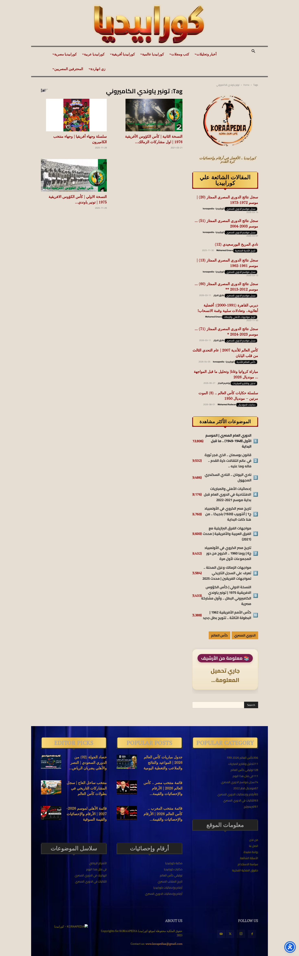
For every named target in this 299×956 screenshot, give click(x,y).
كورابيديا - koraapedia (213, 208)
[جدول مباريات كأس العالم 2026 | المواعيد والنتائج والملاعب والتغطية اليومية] (127, 762)
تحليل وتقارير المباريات (243, 383)
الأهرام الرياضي (98, 863)
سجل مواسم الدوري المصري (240, 209)
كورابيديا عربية (94, 54)
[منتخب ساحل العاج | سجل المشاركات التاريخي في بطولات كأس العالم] (51, 787)
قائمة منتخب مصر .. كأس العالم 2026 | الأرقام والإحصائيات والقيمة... (163, 788)
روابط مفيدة (251, 852)
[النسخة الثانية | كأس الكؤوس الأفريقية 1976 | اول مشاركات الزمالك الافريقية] (149, 115)
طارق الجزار (219, 295)
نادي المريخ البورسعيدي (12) (236, 244)
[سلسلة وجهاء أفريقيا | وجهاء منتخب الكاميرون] (74, 115)
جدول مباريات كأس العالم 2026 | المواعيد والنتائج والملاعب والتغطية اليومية (163, 762)
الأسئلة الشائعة (249, 858)
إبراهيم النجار (224, 383)
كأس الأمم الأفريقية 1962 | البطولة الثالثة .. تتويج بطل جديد (227, 615)
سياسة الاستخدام (248, 864)
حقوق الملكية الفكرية (245, 870)
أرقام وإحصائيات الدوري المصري (163, 893)
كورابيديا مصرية (65, 54)
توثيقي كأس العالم (171, 875)
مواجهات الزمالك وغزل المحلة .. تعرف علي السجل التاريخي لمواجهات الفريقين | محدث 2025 (226, 573)
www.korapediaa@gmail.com (164, 944)
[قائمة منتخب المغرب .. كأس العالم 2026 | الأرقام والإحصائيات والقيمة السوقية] (127, 813)
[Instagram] (241, 934)
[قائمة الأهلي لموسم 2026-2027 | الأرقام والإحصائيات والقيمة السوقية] (51, 813)
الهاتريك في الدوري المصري (91, 875)
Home (246, 84)
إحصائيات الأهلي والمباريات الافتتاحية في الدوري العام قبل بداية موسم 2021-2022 (227, 494)
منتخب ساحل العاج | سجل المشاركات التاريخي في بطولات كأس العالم (87, 788)
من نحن (253, 839)
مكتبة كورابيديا (173, 863)
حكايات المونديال (246, 405)
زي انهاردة (98, 68)
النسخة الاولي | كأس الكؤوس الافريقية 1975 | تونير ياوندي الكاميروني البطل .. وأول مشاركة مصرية (226, 595)
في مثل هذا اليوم (96, 869)
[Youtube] (221, 934)
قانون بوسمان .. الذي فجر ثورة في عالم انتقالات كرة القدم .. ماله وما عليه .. (228, 460)
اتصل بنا (253, 845)
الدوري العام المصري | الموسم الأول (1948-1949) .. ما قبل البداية (228, 441)
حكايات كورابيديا (173, 869)
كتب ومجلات (180, 54)
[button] (253, 51)
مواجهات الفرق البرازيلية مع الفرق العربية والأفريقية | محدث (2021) (227, 534)
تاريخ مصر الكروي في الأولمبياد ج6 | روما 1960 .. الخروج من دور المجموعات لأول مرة (227, 553)
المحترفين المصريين (68, 68)
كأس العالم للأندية (246, 362)
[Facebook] (252, 934)
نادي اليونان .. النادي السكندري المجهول (228, 477)
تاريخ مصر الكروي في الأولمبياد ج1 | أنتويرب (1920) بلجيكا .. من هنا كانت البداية (227, 514)
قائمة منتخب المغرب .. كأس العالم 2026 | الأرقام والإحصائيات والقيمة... (163, 814)
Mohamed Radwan (227, 404)
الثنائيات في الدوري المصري (91, 881)
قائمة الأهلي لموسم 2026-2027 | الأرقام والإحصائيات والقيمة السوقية (87, 814)
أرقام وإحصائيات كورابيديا (167, 887)
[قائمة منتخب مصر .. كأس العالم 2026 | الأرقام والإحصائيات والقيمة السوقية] (127, 787)
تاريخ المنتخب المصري (170, 881)
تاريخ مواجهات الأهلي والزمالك (239, 317)
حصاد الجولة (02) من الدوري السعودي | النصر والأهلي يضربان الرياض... (88, 762)
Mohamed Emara (224, 250)
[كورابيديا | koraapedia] (149, 24)
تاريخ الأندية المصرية (245, 250)
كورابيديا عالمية (153, 54)
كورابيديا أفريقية (123, 54)
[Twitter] (230, 934)
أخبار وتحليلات (206, 54)
